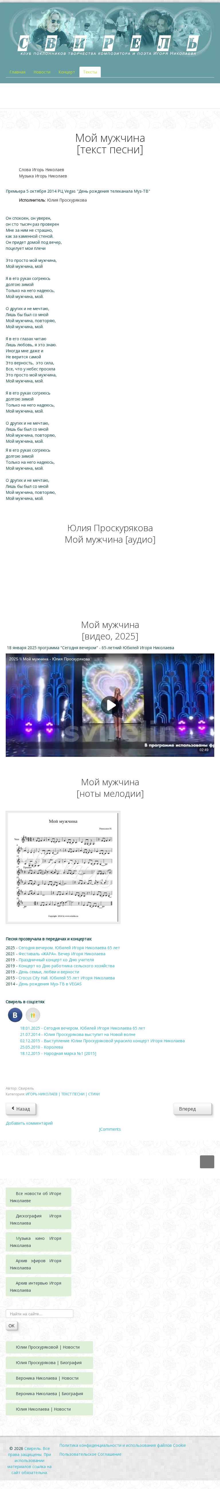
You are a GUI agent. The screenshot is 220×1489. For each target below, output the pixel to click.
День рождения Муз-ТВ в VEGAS (51, 984)
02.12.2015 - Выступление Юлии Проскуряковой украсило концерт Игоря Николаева (102, 1040)
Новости (42, 72)
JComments (110, 1129)
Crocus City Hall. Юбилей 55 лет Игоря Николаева (67, 978)
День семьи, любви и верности (49, 971)
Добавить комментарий (29, 1123)
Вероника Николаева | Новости (47, 1378)
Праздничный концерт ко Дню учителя (57, 959)
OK (11, 1326)
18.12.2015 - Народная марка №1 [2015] (58, 1053)
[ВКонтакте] (15, 1014)
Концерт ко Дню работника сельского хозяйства (67, 965)
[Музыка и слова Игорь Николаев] (63, 867)
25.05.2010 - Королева (41, 1047)
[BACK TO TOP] (207, 1161)
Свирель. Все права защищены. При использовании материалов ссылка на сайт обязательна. (29, 1460)
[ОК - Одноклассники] (33, 1014)
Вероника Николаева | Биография (49, 1393)
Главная (17, 72)
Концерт (66, 72)
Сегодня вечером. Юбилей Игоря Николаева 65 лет (69, 947)
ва (28, 1223)
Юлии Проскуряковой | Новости (48, 1347)
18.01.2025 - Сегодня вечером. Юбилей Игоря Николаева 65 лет (82, 1028)
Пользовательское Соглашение (90, 1454)
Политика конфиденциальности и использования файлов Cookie (122, 1445)
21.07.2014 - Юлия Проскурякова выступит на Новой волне (77, 1034)
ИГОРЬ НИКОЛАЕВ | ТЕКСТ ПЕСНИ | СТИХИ (63, 1094)
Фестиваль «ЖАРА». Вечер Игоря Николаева (62, 953)
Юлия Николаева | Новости (43, 1409)
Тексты (90, 72)
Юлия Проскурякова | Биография (49, 1362)
